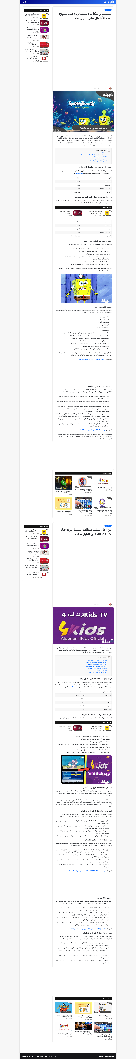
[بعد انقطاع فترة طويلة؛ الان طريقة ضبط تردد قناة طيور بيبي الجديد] (44, 30)
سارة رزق (107, 88)
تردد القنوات (108, 10)
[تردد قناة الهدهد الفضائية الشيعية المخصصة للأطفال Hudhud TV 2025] (103, 503)
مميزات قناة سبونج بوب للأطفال (98, 161)
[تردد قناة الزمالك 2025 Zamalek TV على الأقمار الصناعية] (44, 37)
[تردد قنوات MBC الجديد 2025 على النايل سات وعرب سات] (44, 52)
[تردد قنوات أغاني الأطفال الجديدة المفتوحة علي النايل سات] (63, 503)
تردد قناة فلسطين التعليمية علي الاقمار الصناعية (92, 359)
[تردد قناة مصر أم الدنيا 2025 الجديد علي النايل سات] (44, 45)
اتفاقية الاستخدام (44, 1056)
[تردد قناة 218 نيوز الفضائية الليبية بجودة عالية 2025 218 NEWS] (44, 59)
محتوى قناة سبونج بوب (100, 158)
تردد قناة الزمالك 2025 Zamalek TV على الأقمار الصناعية (33, 37)
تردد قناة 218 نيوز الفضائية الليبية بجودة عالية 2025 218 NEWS (32, 58)
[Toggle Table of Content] (108, 150)
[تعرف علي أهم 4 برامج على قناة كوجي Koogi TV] (103, 481)
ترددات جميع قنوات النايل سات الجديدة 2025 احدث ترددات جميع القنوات (84, 512)
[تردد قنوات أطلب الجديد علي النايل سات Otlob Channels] (107, 213)
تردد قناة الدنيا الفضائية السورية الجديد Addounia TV (90, 430)
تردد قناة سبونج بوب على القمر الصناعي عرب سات (93, 154)
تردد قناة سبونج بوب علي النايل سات (97, 152)
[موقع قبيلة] (109, 2)
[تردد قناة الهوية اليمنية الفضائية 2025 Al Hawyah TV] (77, 213)
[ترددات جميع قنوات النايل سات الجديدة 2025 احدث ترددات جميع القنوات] (83, 503)
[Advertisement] (83, 53)
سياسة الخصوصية (26, 1056)
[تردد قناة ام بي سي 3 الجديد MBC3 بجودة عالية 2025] (63, 483)
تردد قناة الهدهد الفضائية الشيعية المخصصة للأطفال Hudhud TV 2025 (104, 512)
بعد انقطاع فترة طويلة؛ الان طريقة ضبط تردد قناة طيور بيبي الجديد (32, 29)
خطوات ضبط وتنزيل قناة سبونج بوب (97, 156)
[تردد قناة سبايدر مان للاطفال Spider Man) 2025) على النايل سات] (83, 482)
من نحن (32, 1056)
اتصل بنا (37, 1056)
